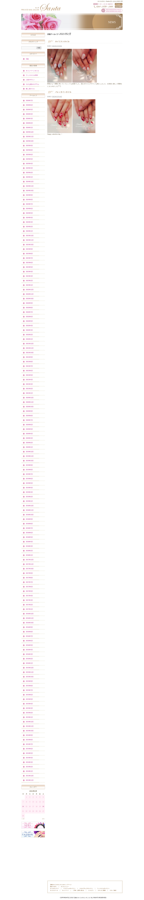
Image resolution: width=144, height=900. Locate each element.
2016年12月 (30, 614)
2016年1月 (29, 663)
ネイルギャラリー (54, 888)
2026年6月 (29, 105)
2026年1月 (29, 127)
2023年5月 (29, 267)
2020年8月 (29, 415)
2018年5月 (29, 537)
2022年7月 (29, 312)
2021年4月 (29, 379)
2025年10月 (30, 141)
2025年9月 (29, 145)
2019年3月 (29, 492)
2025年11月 (30, 136)
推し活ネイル (30, 89)
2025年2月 (29, 172)
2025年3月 (29, 168)
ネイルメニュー (65, 886)
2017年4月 (29, 596)
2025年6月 (29, 154)
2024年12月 (30, 181)
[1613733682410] (84, 81)
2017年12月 (30, 560)
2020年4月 (29, 433)
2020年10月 (30, 406)
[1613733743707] (59, 81)
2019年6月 (29, 478)
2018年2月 (29, 551)
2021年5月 (29, 375)
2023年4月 (29, 271)
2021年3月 (29, 384)
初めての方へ (53, 886)
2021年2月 (29, 388)
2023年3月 (29, 276)
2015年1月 (29, 717)
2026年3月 (29, 118)
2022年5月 (29, 321)
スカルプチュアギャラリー (86, 888)
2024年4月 (29, 217)
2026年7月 (29, 100)
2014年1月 (29, 771)
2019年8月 (29, 469)
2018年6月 (29, 532)
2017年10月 (30, 569)
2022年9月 (29, 303)
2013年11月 (30, 780)
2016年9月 (29, 627)
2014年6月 (29, 749)
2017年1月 (29, 609)
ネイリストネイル (62, 41)
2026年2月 (29, 123)
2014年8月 (29, 740)
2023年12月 (30, 235)
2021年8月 (29, 361)
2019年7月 (29, 474)
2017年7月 (29, 582)
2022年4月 (29, 325)
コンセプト (91, 890)
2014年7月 (29, 744)
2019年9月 (29, 465)
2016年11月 (30, 618)
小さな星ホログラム (32, 84)
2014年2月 (29, 767)
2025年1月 (29, 177)
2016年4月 (29, 650)
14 (23, 806)
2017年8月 (29, 578)
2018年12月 (30, 505)
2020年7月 (29, 420)
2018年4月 (29, 541)
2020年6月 (29, 424)
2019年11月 (30, 456)
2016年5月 (29, 645)
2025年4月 (29, 163)
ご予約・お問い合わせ (78, 890)
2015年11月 (30, 672)
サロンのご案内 (102, 890)
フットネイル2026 (32, 75)
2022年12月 (30, 289)
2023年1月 (29, 285)
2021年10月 (30, 352)
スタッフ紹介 (113, 890)
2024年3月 (29, 222)
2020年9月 (29, 411)
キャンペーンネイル (32, 71)
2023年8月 (29, 253)
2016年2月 (29, 659)
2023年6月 (29, 262)
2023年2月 (29, 280)
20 (43, 806)
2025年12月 (30, 132)
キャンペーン (65, 890)
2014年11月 (30, 726)
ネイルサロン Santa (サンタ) (41, 8)
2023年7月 (29, 258)
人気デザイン (30, 80)
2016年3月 (29, 654)
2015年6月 (29, 695)
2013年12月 (30, 776)
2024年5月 (29, 213)
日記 (27, 59)
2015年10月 (30, 677)
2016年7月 (29, 636)
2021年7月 (29, 366)
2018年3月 (29, 546)
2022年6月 (29, 316)
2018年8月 (29, 523)
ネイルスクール (54, 890)
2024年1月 (29, 231)
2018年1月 (29, 555)
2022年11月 (30, 294)
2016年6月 (29, 641)
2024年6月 (29, 208)
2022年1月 (29, 339)
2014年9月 (29, 735)
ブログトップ (33, 42)
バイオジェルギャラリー (69, 888)
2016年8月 (29, 632)
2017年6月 (29, 587)
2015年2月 (29, 713)
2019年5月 (29, 483)
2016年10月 (30, 623)
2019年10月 (30, 460)
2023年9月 (29, 249)
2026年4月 (29, 114)
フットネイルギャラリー (103, 888)
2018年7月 (29, 528)
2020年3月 (29, 438)
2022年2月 (29, 334)
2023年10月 (30, 244)
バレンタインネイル (63, 92)
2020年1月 (29, 447)
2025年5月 (29, 159)
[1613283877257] (59, 132)
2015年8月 (29, 686)
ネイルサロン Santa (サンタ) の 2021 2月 (110, 1)
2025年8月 (29, 150)
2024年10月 (30, 190)
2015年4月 (29, 704)
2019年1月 (29, 501)
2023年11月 (30, 240)
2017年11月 (30, 564)
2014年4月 (29, 758)
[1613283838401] (83, 132)
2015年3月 (29, 708)
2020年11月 (30, 402)
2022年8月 (29, 307)
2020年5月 (29, 429)
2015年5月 (29, 699)
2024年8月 (29, 199)
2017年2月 (29, 605)
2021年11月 (30, 348)
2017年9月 (29, 573)
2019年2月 (29, 496)
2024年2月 (29, 226)
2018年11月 (30, 510)
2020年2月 (29, 442)
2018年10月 (30, 514)
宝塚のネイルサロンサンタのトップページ (60, 884)
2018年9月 (29, 519)
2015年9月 (29, 681)
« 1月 (23, 818)
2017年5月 (29, 591)
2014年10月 (30, 731)
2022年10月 (30, 298)
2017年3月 (29, 600)
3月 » (43, 818)
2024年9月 (29, 195)
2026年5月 (29, 109)
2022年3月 (29, 330)
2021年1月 (29, 393)
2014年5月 (29, 753)
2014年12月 (30, 722)
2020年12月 (30, 397)
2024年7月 (29, 204)
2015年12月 (30, 668)
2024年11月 (30, 186)
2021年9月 (29, 357)
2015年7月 (29, 690)
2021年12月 (30, 343)
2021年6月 (29, 370)
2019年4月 (29, 487)
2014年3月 (29, 762)
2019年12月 (30, 451)
